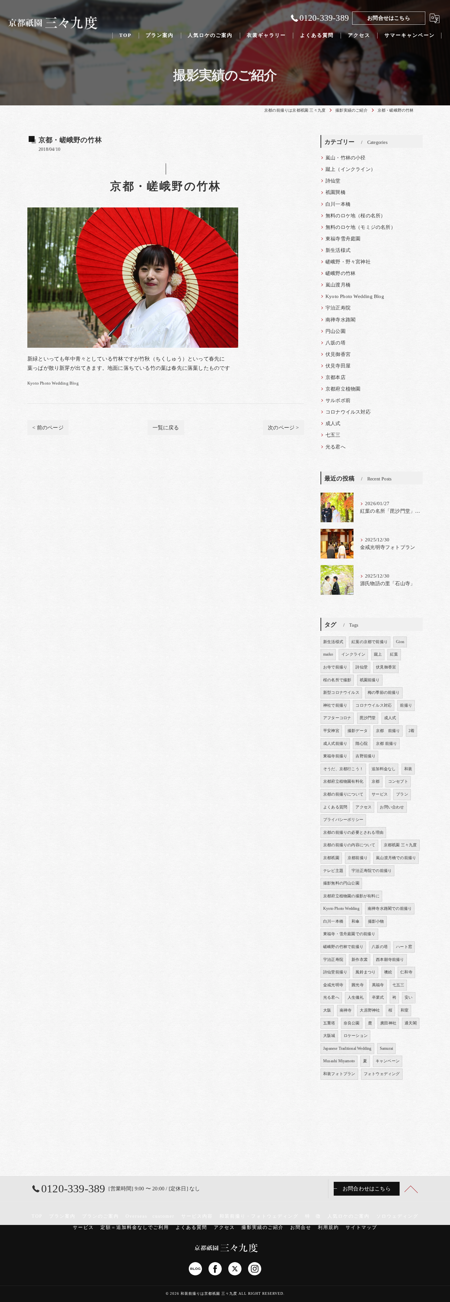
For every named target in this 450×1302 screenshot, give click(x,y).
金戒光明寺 (333, 985)
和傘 (355, 921)
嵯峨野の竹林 (340, 273)
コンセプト (398, 781)
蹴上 (378, 654)
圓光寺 (358, 985)
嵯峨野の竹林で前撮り (343, 946)
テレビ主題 (333, 870)
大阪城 (329, 1035)
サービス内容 (197, 1216)
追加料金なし (384, 769)
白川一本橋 (338, 204)
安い (408, 997)
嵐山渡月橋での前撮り (396, 857)
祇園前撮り (370, 680)
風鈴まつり (365, 972)
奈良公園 (352, 1023)
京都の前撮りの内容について (349, 845)
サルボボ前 (338, 400)
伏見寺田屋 (338, 365)
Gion (400, 641)
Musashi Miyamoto (339, 1061)
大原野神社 (370, 1010)
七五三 (333, 435)
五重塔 (329, 1023)
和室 (404, 1010)
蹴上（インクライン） (350, 169)
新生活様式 (338, 250)
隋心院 (361, 743)
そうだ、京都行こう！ (343, 769)
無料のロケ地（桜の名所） (355, 215)
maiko (328, 654)
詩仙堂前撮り (335, 972)
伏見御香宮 (338, 354)
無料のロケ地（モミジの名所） (360, 227)
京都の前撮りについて (343, 794)
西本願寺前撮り (390, 959)
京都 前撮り (388, 730)
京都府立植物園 (342, 389)
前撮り (406, 705)
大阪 (327, 1010)
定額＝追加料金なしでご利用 (134, 1227)
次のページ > (283, 427)
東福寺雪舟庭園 (342, 238)
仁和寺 (406, 972)
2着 (411, 730)
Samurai (386, 1048)
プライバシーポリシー (343, 819)
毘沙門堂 (368, 718)
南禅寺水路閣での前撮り (390, 908)
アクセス (363, 807)
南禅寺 (346, 1010)
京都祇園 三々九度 (400, 845)
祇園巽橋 (335, 192)
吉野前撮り (365, 756)
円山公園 (335, 331)
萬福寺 (378, 985)
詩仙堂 (333, 180)
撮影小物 (376, 921)
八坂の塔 (335, 342)
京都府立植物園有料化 (343, 781)
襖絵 (388, 972)
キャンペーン (388, 1061)
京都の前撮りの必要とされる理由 (353, 832)
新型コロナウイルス (341, 692)
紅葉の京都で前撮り (370, 641)
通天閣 (411, 1023)
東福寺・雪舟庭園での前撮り (349, 934)
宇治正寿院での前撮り (372, 870)
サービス (380, 794)
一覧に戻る (166, 427)
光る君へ (335, 446)
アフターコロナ (337, 718)
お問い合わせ (392, 807)
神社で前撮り (335, 705)
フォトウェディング (382, 1073)
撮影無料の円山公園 (341, 883)
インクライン (353, 654)
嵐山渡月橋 (338, 284)
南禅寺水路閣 (340, 319)
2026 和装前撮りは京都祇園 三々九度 (203, 1293)
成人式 (333, 423)
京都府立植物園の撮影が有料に (351, 896)
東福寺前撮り (335, 756)
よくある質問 (335, 807)
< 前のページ (47, 427)
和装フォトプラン (339, 1073)
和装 (408, 769)
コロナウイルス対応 (348, 412)
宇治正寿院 (338, 308)
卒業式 (378, 997)
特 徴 (313, 1216)
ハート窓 (404, 946)
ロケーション (356, 1035)
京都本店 (335, 377)
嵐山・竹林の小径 (345, 157)
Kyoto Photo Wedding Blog (53, 383)
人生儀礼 (356, 997)
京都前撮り (358, 857)
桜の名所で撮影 (337, 680)
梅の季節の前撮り (384, 692)
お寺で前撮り (335, 667)
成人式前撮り (335, 743)
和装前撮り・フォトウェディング (258, 1216)
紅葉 (394, 654)
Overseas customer (150, 1216)
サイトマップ (361, 1227)
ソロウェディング (397, 1216)
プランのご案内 (100, 1216)
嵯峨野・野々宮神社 (348, 261)
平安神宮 (331, 730)
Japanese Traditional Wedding (347, 1048)
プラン (402, 794)
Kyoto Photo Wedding (341, 908)
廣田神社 (388, 1023)
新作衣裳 (360, 959)
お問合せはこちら (388, 18)
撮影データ (358, 730)
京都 (376, 781)
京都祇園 (331, 857)
